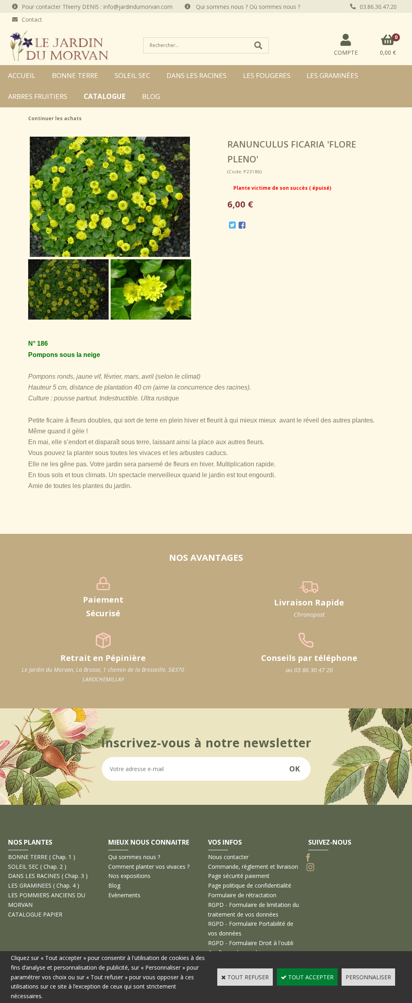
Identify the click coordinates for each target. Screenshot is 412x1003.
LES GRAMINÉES (332, 75)
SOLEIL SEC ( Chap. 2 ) (37, 866)
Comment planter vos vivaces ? (149, 866)
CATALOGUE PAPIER (35, 914)
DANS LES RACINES (197, 75)
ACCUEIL (21, 75)
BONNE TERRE (75, 75)
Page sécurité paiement (239, 876)
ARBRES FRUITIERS (37, 96)
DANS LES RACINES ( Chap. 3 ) (48, 876)
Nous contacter (228, 857)
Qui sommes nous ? (134, 857)
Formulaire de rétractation (242, 895)
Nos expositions (129, 876)
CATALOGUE (105, 96)
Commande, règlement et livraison (253, 866)
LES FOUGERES (266, 75)
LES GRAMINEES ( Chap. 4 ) (43, 885)
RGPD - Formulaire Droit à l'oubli (250, 943)
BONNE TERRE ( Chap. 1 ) (41, 857)
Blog (151, 96)
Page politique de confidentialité (249, 885)
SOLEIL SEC (132, 75)
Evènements (124, 895)
